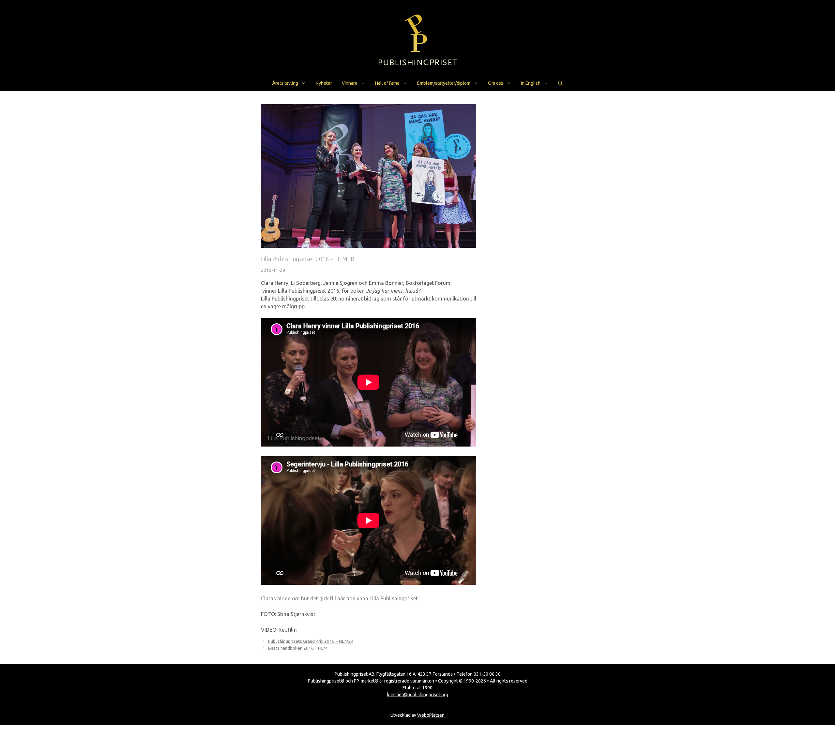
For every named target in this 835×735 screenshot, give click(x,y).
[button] (560, 83)
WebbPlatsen (431, 715)
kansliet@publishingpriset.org (417, 694)
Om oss (495, 83)
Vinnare (349, 83)
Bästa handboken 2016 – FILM (297, 648)
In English (530, 83)
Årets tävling (285, 83)
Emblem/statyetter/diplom (443, 83)
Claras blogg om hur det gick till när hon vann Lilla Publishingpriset (339, 598)
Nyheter (324, 83)
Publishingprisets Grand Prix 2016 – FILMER (310, 641)
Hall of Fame (387, 83)
